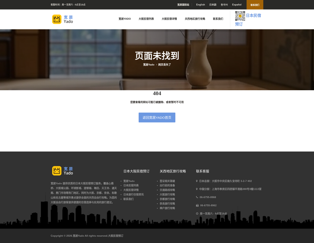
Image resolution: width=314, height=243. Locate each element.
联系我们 (255, 5)
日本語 (212, 4)
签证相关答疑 (167, 181)
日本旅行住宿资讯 (133, 194)
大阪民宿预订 (115, 235)
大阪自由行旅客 (60, 202)
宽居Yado (125, 18)
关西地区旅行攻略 (195, 18)
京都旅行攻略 (167, 199)
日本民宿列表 (131, 185)
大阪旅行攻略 (167, 194)
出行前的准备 (167, 185)
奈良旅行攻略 (167, 203)
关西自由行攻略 (98, 197)
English (200, 4)
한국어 (224, 4)
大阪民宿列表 (146, 18)
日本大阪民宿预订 (85, 183)
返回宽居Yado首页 (157, 117)
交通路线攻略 (167, 189)
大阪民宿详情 (169, 18)
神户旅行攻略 (167, 208)
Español (236, 4)
